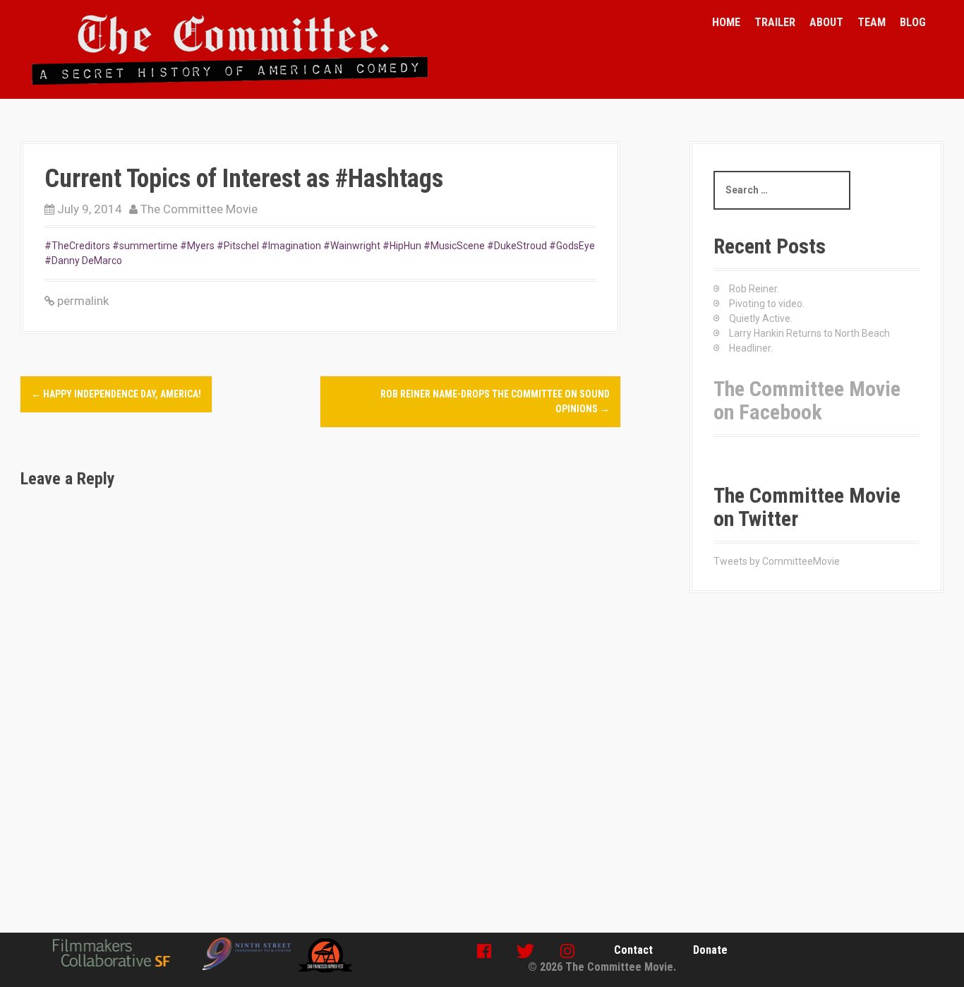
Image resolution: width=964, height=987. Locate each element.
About (826, 22)
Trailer (774, 22)
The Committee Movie (199, 209)
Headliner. (751, 348)
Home (726, 22)
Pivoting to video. (767, 303)
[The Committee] (230, 48)
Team (871, 22)
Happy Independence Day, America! (116, 394)
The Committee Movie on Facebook (806, 400)
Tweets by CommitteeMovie (776, 561)
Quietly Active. (761, 318)
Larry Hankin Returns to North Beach (809, 333)
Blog (913, 22)
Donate (710, 950)
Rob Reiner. (754, 288)
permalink (81, 301)
